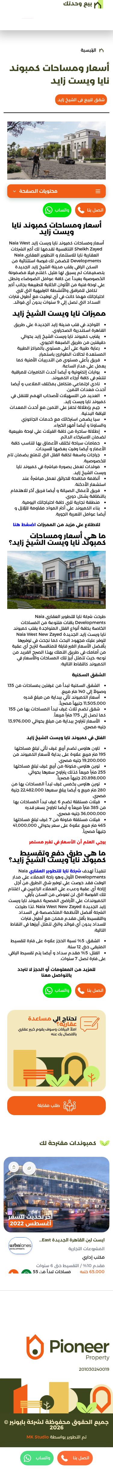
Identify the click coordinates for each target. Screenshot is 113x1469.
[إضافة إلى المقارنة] (29, 1168)
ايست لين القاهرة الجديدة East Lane (73, 1240)
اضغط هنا (24, 524)
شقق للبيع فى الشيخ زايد (81, 99)
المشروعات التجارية (86, 1248)
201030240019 (94, 1369)
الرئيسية (88, 50)
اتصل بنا (95, 210)
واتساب (62, 210)
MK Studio (38, 1437)
